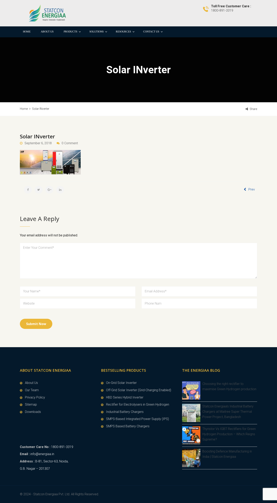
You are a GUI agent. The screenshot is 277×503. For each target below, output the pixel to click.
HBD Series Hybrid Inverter (124, 397)
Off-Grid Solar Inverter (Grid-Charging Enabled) (138, 390)
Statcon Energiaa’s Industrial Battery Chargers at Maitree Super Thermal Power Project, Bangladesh (227, 411)
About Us (47, 31)
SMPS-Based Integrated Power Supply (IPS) (137, 419)
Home (27, 31)
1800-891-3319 (62, 447)
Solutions (96, 31)
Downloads (33, 412)
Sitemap (31, 404)
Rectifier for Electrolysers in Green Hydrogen (137, 404)
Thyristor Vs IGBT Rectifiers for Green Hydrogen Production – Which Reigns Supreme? (229, 434)
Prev (251, 189)
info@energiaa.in (42, 454)
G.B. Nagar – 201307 (35, 469)
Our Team (32, 390)
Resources (123, 31)
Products (70, 31)
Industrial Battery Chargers (125, 412)
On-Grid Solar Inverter (121, 383)
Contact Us (151, 31)
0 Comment (70, 143)
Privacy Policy (35, 397)
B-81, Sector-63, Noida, (51, 461)
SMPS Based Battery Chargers (127, 426)
